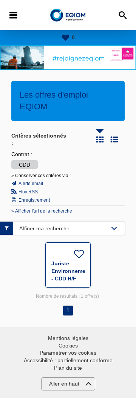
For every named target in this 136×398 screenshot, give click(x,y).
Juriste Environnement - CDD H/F (71, 271)
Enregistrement (34, 200)
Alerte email (31, 183)
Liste (114, 139)
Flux (28, 191)
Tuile (99, 139)
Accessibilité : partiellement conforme (68, 360)
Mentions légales (68, 338)
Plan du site (68, 368)
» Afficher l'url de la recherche (41, 211)
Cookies (68, 346)
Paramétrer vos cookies (68, 353)
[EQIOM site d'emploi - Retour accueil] (68, 15)
